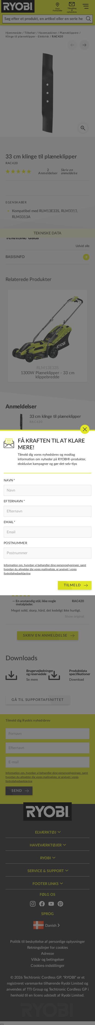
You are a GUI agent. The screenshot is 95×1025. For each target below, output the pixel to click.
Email (8, 522)
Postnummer (15, 543)
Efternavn (13, 501)
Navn (8, 480)
